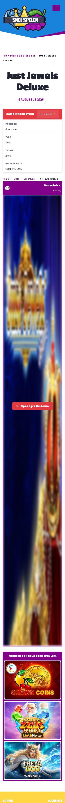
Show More (46, 114)
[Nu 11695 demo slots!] (24, 17)
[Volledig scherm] (7, 188)
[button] (32, 420)
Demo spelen (32, 680)
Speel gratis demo (35, 405)
